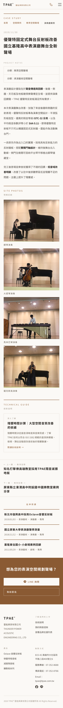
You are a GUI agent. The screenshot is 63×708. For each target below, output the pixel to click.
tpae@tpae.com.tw (44, 680)
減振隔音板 (9, 663)
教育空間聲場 (32, 22)
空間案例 (17, 22)
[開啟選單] (58, 4)
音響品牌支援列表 (43, 632)
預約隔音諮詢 (41, 627)
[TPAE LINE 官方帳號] (41, 686)
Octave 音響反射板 (13, 653)
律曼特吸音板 (10, 658)
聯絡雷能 (12, 591)
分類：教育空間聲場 (17, 70)
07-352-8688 (52, 664)
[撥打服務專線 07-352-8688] (51, 4)
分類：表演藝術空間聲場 (19, 78)
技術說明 (39, 622)
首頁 (6, 22)
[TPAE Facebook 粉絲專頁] (36, 686)
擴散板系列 (9, 668)
